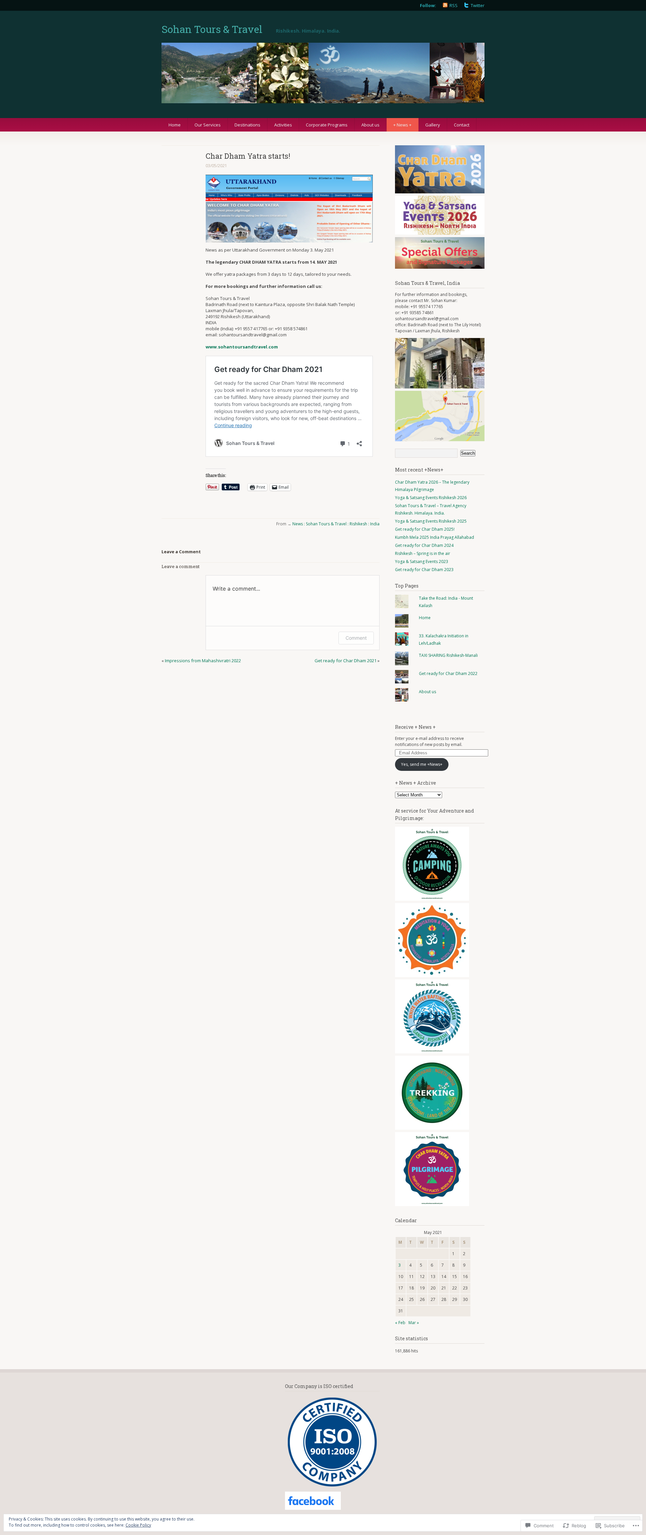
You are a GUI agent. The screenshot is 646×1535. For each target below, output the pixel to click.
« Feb (400, 1322)
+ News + (402, 125)
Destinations (247, 125)
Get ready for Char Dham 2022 (448, 673)
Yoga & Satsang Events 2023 (421, 561)
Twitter (478, 5)
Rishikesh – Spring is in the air (422, 553)
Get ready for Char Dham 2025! (425, 529)
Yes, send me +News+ (421, 764)
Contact (461, 125)
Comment (356, 638)
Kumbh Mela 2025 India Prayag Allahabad (434, 537)
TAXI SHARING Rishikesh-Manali (448, 655)
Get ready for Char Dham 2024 (424, 545)
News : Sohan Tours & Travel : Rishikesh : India (336, 524)
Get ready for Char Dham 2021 (345, 661)
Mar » (413, 1322)
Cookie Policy (138, 1525)
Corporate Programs (327, 125)
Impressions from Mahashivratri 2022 (203, 661)
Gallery (432, 125)
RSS (454, 5)
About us (370, 125)
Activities (283, 125)
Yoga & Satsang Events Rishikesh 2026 (431, 497)
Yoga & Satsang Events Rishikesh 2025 (431, 521)
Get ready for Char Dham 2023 (424, 569)
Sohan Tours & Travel (212, 29)
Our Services (207, 125)
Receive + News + (415, 727)
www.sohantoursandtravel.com (242, 347)
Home (175, 125)
